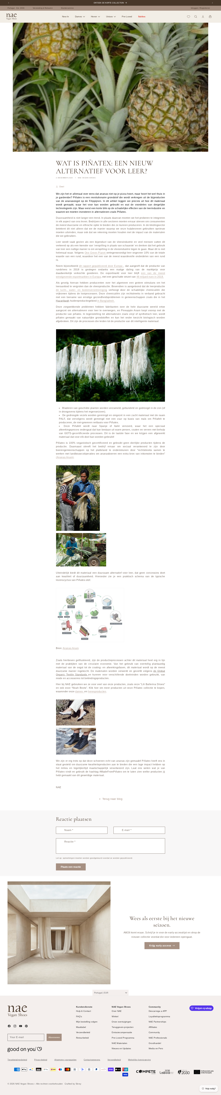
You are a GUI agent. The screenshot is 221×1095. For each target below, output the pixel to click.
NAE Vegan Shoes (24, 1084)
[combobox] (110, 993)
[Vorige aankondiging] (8, 3)
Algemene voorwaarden (65, 1060)
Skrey (78, 1084)
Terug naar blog (112, 798)
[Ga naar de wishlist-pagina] (188, 16)
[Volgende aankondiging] (212, 3)
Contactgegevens (92, 1060)
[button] (80, 16)
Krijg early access (160, 945)
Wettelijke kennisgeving (139, 1060)
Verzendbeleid (114, 1060)
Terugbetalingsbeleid (17, 1060)
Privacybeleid (40, 1060)
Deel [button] (61, 186)
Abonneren (54, 1037)
